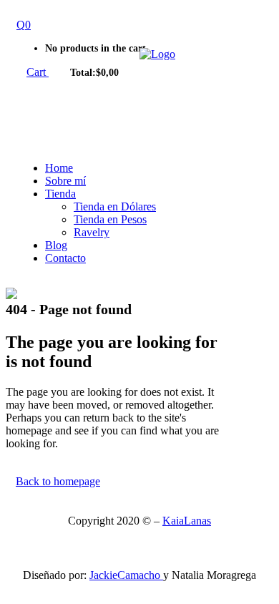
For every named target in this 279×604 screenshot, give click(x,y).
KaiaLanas (186, 521)
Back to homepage (58, 481)
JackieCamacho (126, 575)
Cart (37, 72)
